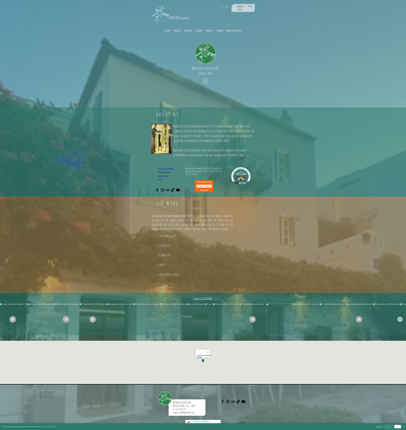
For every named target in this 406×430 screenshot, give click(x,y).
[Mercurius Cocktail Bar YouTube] (178, 190)
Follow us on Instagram (202, 298)
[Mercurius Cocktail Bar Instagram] (162, 190)
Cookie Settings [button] (379, 427)
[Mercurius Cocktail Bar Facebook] (157, 190)
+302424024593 (180, 409)
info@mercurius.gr (186, 412)
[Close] (403, 426)
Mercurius (198, 68)
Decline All (388, 427)
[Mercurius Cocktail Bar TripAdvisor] (167, 190)
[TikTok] (173, 190)
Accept (397, 427)
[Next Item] (400, 319)
